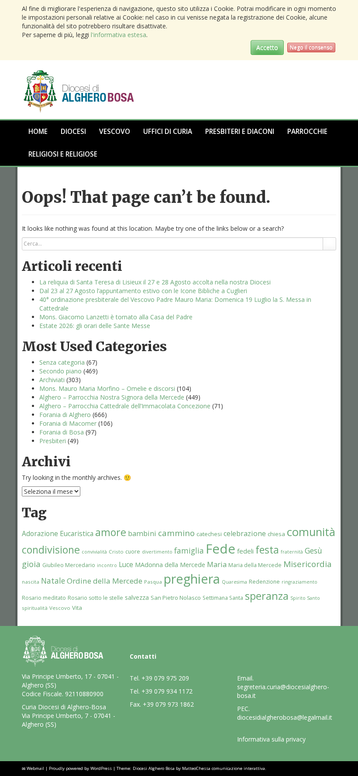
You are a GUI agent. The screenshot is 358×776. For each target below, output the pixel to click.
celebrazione (245, 533)
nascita (30, 581)
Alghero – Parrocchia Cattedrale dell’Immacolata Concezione (124, 406)
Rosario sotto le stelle (95, 598)
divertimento (157, 552)
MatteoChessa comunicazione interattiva (223, 768)
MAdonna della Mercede (170, 565)
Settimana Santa (223, 598)
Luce (126, 564)
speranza (267, 595)
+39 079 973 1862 (168, 704)
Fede (220, 548)
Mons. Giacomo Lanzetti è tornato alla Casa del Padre (116, 317)
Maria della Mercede (255, 565)
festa (267, 550)
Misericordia (307, 564)
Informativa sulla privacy (271, 739)
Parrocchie (307, 131)
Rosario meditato (44, 598)
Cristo (116, 551)
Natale (53, 580)
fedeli (245, 551)
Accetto (267, 47)
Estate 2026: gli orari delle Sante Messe (94, 325)
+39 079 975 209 (165, 678)
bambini (142, 533)
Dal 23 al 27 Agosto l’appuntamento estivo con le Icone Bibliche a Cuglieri (143, 291)
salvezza (137, 597)
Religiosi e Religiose (62, 154)
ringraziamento (299, 582)
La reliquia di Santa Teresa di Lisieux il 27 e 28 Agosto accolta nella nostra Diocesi (155, 282)
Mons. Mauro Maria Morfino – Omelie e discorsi (107, 388)
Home (38, 131)
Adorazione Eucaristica (57, 533)
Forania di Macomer (67, 423)
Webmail (35, 768)
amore (110, 532)
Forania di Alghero (65, 414)
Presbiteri (52, 441)
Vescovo (114, 131)
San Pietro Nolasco (176, 598)
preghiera (192, 579)
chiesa (276, 534)
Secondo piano (60, 371)
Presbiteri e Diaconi (239, 131)
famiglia (189, 550)
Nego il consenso (311, 47)
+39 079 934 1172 (167, 691)
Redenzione (264, 581)
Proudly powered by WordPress (80, 768)
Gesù (313, 550)
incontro (107, 565)
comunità (311, 532)
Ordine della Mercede (104, 581)
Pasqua (153, 581)
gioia (31, 563)
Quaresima (234, 582)
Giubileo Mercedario (68, 565)
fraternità (292, 552)
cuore (132, 551)
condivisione (51, 550)
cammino (176, 533)
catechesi (209, 534)
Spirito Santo (305, 598)
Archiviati (52, 380)
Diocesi (73, 131)
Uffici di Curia (167, 131)
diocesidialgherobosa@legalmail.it (284, 717)
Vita (77, 608)
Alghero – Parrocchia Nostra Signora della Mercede (111, 397)
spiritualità (35, 608)
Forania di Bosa (61, 432)
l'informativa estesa (118, 35)
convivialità (94, 552)
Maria (217, 564)
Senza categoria (62, 362)
